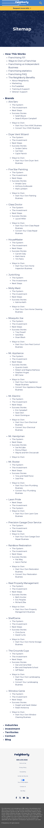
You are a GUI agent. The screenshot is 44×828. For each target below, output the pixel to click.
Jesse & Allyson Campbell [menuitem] (26, 118)
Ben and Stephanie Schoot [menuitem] (26, 667)
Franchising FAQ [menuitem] (17, 74)
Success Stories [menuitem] (19, 113)
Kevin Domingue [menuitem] (22, 415)
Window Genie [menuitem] (16, 691)
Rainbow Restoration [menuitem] (19, 545)
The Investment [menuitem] (19, 107)
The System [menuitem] (17, 105)
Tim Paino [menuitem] (19, 259)
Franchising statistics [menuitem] (20, 70)
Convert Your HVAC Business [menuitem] (27, 128)
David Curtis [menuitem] (20, 635)
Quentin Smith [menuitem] (21, 367)
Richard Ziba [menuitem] (20, 602)
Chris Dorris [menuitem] (20, 632)
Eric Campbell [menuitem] (21, 410)
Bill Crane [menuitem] (19, 375)
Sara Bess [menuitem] (19, 335)
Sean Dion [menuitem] (19, 413)
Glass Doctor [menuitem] (15, 204)
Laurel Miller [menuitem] (20, 219)
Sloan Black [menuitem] (20, 337)
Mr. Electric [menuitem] (14, 396)
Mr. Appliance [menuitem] (15, 353)
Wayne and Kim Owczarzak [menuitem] (27, 453)
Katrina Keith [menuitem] (20, 302)
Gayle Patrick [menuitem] (21, 154)
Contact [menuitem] (10, 735)
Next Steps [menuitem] (17, 110)
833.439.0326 (22, 760)
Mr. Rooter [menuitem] (14, 461)
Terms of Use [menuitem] (23, 763)
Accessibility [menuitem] (23, 771)
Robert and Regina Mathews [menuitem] (27, 370)
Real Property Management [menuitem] (23, 583)
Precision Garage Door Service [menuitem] (24, 522)
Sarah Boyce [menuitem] (20, 116)
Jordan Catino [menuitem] (21, 148)
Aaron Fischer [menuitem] (21, 562)
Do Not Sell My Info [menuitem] (23, 776)
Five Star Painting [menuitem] (18, 169)
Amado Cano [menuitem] (20, 184)
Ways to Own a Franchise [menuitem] (22, 60)
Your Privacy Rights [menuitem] (23, 782)
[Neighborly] (22, 3)
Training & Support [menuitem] (21, 89)
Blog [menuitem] (8, 739)
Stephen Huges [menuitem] (22, 373)
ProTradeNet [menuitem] (18, 86)
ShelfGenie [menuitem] (14, 618)
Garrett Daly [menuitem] (20, 254)
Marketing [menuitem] (17, 83)
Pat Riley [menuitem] (19, 560)
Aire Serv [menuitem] (13, 101)
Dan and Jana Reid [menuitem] (23, 665)
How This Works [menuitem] (15, 53)
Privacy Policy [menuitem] (22, 767)
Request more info (21, 8)
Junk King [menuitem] (14, 274)
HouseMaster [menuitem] (15, 239)
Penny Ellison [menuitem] (21, 450)
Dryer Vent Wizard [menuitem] (18, 134)
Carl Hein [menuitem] (19, 151)
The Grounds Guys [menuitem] (18, 650)
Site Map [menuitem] (22, 791)
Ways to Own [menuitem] (18, 123)
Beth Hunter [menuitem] (20, 597)
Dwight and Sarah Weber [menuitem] (26, 705)
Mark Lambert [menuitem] (21, 189)
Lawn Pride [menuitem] (14, 499)
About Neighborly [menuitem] (20, 80)
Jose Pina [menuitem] (19, 479)
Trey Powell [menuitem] (20, 332)
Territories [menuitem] (11, 732)
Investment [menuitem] (12, 728)
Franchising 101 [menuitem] (16, 57)
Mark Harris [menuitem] (20, 256)
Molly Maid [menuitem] (14, 288)
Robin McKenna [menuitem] (22, 708)
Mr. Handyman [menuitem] (16, 436)
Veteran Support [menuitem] (19, 92)
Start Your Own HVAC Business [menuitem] (28, 126)
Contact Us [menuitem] (23, 786)
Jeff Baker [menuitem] (19, 670)
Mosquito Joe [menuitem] (15, 318)
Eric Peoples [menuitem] (20, 600)
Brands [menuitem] (9, 98)
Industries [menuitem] (11, 725)
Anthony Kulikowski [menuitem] (23, 186)
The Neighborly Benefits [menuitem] (21, 77)
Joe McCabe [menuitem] (20, 448)
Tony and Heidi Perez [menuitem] (24, 476)
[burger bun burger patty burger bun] (10, 3)
